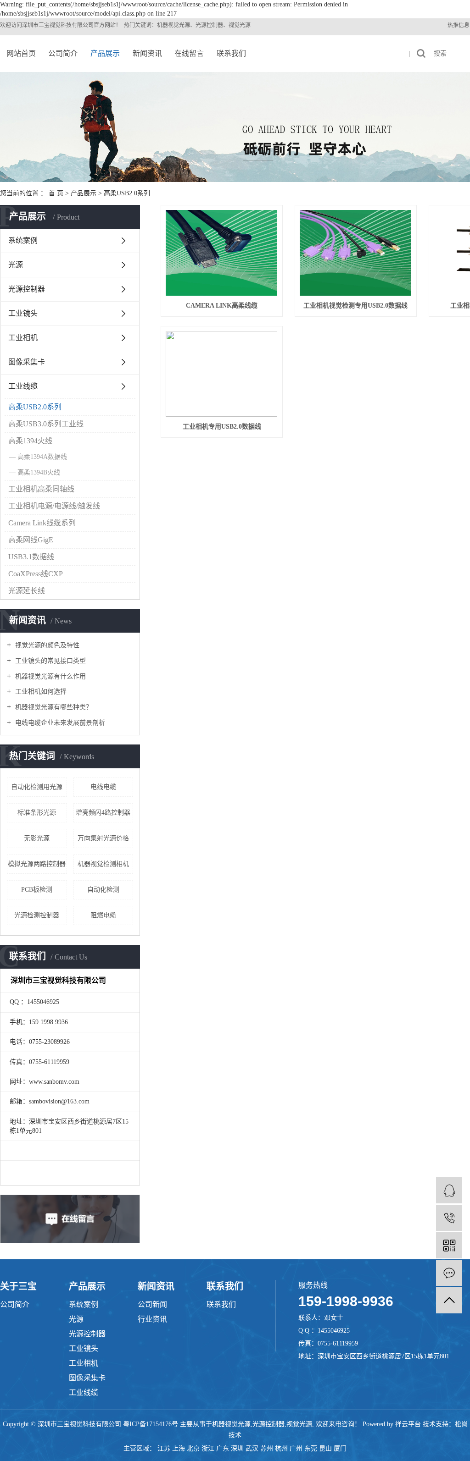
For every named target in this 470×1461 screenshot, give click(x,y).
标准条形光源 (36, 812)
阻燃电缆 (103, 915)
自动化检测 (103, 889)
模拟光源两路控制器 (37, 863)
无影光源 (37, 838)
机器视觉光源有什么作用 (49, 676)
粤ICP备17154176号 (150, 1424)
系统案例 (23, 240)
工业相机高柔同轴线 (41, 489)
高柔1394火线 (30, 441)
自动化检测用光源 (36, 786)
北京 (193, 1448)
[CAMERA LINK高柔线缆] (222, 253)
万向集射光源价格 (103, 838)
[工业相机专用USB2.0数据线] (222, 374)
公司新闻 (152, 1304)
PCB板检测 (36, 889)
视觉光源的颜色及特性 (46, 645)
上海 (178, 1448)
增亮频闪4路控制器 (103, 812)
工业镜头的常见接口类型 (49, 660)
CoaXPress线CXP (35, 574)
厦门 (340, 1448)
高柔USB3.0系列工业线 (46, 424)
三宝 (44, 25)
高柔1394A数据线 (42, 456)
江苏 (163, 1448)
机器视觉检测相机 (103, 863)
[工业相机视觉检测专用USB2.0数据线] (356, 253)
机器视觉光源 (231, 1424)
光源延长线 (26, 591)
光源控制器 (26, 289)
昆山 (325, 1448)
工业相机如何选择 (40, 691)
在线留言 (189, 53)
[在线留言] (449, 1273)
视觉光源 (299, 1424)
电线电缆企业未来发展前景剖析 (59, 722)
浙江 (207, 1448)
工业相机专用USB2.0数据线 (222, 426)
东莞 (310, 1448)
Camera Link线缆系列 (42, 523)
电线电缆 (103, 786)
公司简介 (63, 53)
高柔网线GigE (30, 540)
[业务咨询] (449, 1190)
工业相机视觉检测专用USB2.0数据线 (355, 305)
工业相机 (23, 338)
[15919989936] (449, 1218)
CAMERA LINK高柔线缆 (221, 305)
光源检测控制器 (36, 915)
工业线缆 (23, 386)
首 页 (56, 193)
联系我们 (231, 53)
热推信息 (459, 25)
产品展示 (105, 53)
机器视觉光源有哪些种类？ (52, 707)
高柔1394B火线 (38, 472)
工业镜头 (23, 313)
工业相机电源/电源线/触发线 (54, 506)
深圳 (237, 1448)
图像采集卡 (26, 362)
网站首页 (21, 53)
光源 (15, 265)
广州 (296, 1448)
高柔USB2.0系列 (127, 193)
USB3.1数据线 (31, 557)
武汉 (252, 1448)
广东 (222, 1448)
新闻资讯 (147, 53)
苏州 (266, 1448)
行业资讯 (152, 1319)
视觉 (55, 25)
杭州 (281, 1448)
